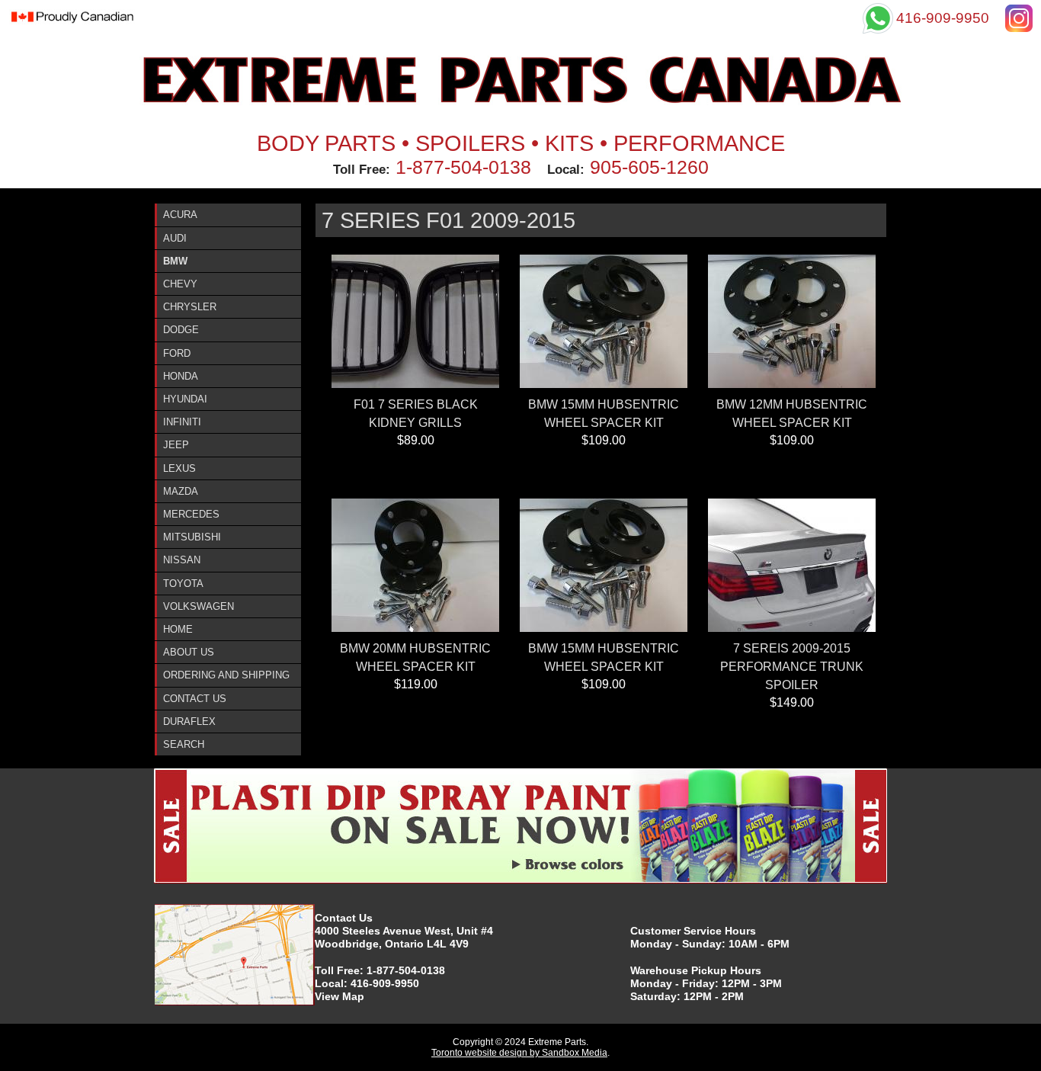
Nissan (181, 560)
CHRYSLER (189, 307)
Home (178, 629)
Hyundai (185, 399)
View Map (339, 996)
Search (183, 744)
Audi (175, 238)
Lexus (179, 468)
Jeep (176, 445)
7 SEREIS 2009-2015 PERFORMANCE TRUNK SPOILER (791, 666)
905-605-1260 (649, 167)
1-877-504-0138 (463, 167)
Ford (177, 353)
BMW (175, 261)
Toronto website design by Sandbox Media (519, 1052)
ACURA (180, 214)
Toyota (183, 583)
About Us (188, 652)
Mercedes (191, 514)
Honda (180, 376)
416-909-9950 (385, 983)
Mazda (180, 491)
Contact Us (194, 698)
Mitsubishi (192, 537)
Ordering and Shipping (226, 675)
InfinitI (182, 422)
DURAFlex (189, 721)
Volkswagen (198, 606)
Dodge (181, 329)
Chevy (180, 284)
